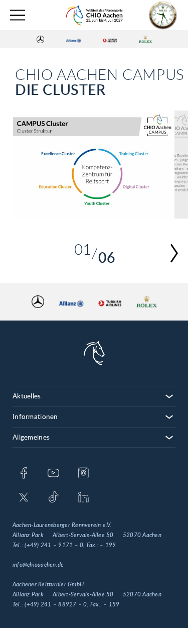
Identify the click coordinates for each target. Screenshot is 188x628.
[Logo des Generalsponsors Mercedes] (40, 39)
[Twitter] (24, 498)
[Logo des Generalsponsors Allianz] (73, 39)
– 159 (111, 604)
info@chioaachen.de (38, 565)
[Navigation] (17, 15)
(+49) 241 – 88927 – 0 (56, 604)
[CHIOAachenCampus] (93, 165)
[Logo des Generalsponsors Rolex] (145, 39)
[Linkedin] (83, 498)
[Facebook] (24, 474)
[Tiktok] (53, 498)
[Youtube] (53, 474)
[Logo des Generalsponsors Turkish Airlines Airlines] (110, 39)
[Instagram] (83, 474)
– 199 (108, 545)
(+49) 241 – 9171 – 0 (54, 545)
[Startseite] (94, 15)
